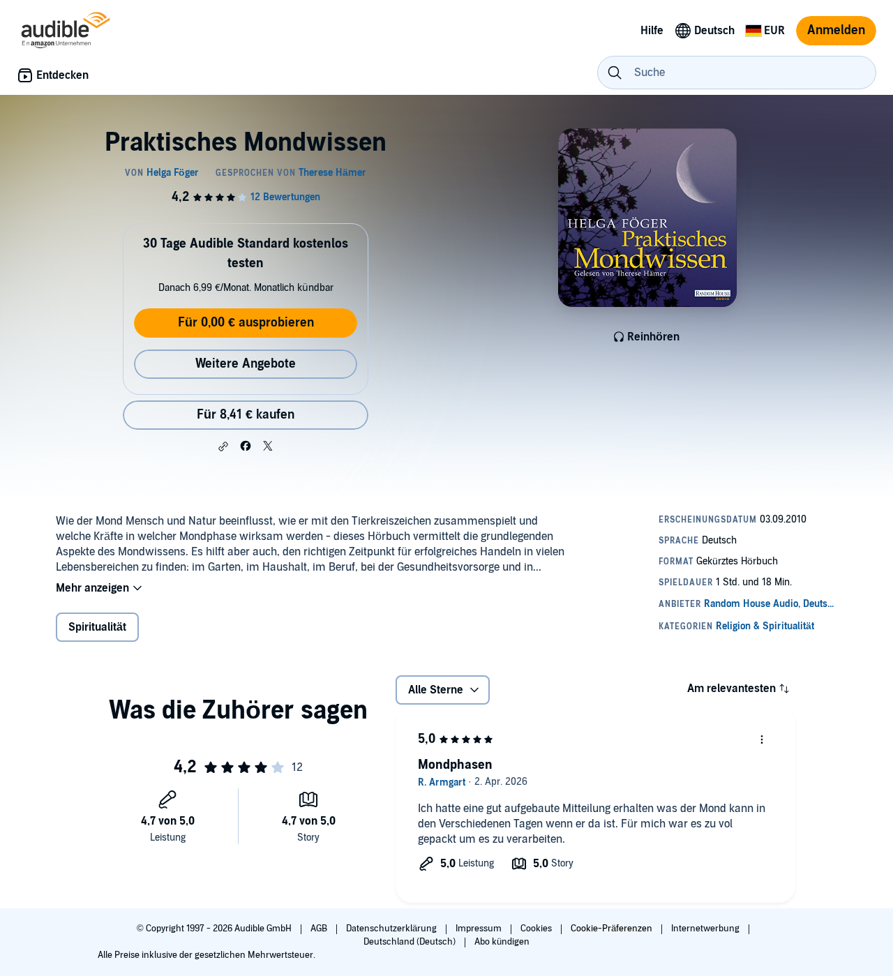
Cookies (537, 928)
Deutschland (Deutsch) (410, 941)
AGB (319, 928)
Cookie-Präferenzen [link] (611, 928)
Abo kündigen (502, 941)
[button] (223, 446)
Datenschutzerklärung (392, 928)
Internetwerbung (706, 928)
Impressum (480, 928)
